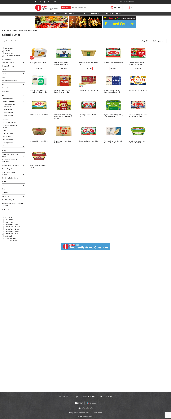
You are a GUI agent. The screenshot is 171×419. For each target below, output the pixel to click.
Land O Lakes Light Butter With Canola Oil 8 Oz (137, 142)
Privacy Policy (73, 412)
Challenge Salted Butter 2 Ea (88, 141)
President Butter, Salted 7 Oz (138, 90)
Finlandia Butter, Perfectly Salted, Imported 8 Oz (62, 91)
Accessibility (98, 412)
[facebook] (79, 409)
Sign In (122, 1)
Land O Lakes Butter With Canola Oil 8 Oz (37, 166)
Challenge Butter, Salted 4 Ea (113, 63)
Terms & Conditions (83, 412)
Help (92, 412)
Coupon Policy (89, 397)
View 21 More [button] (13, 240)
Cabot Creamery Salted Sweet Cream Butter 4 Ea (112, 91)
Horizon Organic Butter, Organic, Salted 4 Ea (136, 63)
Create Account (130, 1)
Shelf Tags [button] (5, 210)
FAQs (76, 397)
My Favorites (38, 1)
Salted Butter (32, 30)
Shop (3, 30)
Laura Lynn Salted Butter (37, 63)
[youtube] (91, 409)
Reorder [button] (117, 7)
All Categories (6, 60)
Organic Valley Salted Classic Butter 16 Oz (61, 63)
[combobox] (66, 7)
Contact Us (63, 397)
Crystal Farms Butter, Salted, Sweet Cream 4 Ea (113, 115)
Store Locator (106, 397)
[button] (23, 62)
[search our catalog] (73, 7)
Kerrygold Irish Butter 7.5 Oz (38, 141)
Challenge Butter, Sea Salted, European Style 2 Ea (138, 115)
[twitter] (87, 409)
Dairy (9, 30)
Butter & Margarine (19, 30)
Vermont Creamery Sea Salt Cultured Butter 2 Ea (113, 142)
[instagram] (83, 409)
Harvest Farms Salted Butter (88, 90)
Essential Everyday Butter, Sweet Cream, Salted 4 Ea (38, 91)
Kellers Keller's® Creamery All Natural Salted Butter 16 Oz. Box (63, 116)
